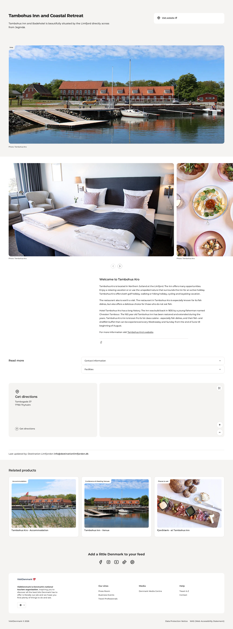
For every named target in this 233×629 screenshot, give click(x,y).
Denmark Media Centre (150, 591)
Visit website (168, 18)
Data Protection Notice (176, 621)
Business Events (106, 595)
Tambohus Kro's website (140, 332)
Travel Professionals (107, 599)
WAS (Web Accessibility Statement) (207, 621)
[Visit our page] (108, 562)
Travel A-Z (184, 591)
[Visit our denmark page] (100, 562)
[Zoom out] (220, 432)
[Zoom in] (220, 425)
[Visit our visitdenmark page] (116, 562)
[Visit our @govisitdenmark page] (124, 562)
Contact (183, 595)
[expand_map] (219, 388)
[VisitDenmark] (26, 579)
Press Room (104, 591)
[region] (161, 410)
